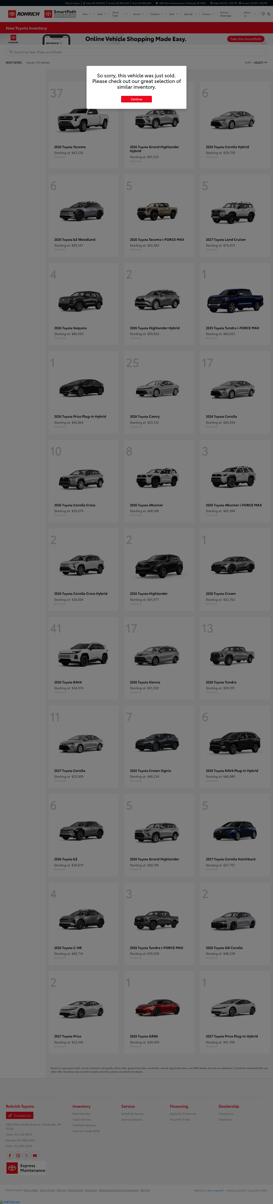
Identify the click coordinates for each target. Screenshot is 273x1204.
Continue (136, 99)
